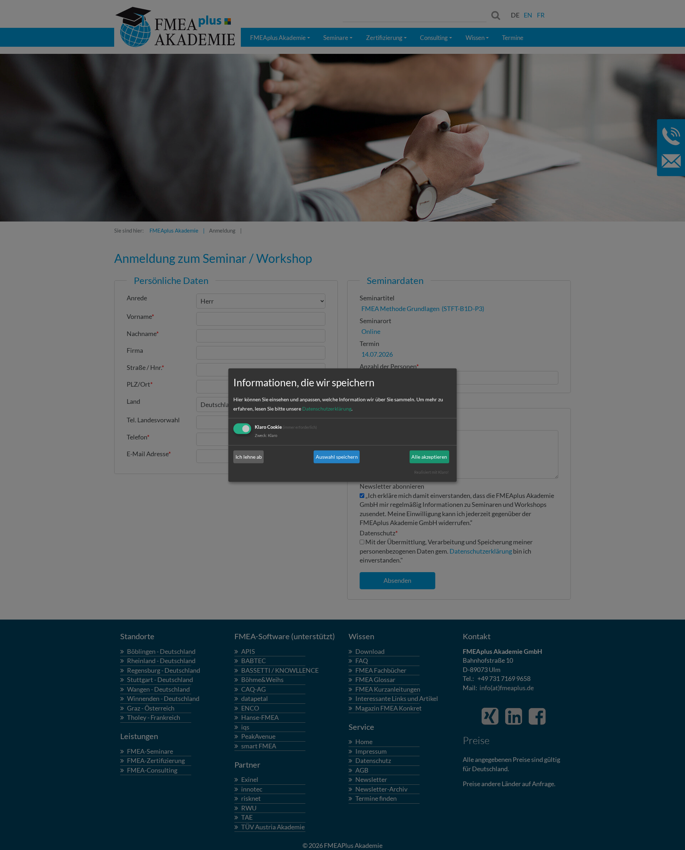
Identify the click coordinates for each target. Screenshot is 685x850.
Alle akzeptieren (429, 457)
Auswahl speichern (337, 457)
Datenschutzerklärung (326, 409)
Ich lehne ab (248, 457)
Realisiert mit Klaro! (431, 472)
